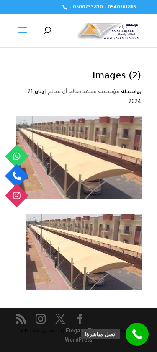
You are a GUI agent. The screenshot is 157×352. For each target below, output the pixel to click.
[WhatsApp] (17, 156)
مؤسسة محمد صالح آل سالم (84, 92)
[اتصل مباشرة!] (137, 334)
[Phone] (17, 176)
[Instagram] (17, 196)
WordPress (78, 341)
